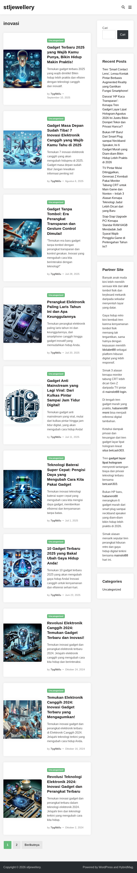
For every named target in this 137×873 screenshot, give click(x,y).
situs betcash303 (113, 450)
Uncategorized (56, 40)
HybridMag (126, 867)
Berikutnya (32, 844)
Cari (105, 27)
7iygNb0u (55, 93)
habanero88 (110, 496)
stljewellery (18, 7)
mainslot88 (121, 555)
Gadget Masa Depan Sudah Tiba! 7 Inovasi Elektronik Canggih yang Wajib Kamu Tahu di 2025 (65, 135)
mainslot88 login (115, 391)
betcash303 (109, 484)
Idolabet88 (109, 349)
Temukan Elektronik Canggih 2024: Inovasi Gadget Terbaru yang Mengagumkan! (65, 707)
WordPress (106, 867)
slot (125, 286)
